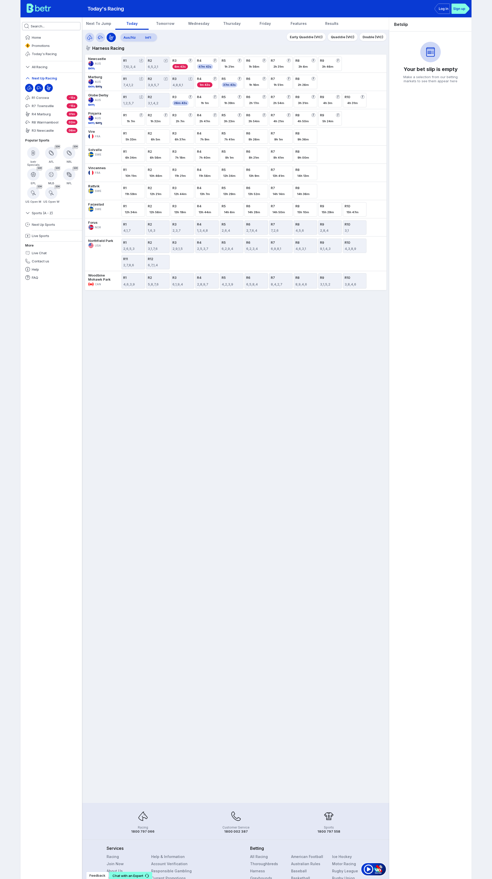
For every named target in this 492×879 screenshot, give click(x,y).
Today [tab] (132, 23)
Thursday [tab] (232, 23)
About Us (115, 871)
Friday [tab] (265, 23)
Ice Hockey (342, 856)
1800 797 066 (143, 831)
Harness (257, 871)
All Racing (259, 856)
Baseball (299, 871)
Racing (113, 856)
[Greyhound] (39, 88)
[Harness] (49, 88)
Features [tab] (299, 23)
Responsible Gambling (171, 871)
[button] (130, 875)
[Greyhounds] (100, 37)
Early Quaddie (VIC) (306, 37)
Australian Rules (305, 864)
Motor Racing (344, 864)
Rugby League (345, 871)
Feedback (97, 875)
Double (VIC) (373, 37)
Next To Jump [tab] (98, 23)
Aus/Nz (130, 37)
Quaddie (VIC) (342, 37)
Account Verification (169, 864)
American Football (307, 856)
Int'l (148, 37)
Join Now (115, 864)
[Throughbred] (29, 88)
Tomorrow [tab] (165, 23)
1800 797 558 (328, 831)
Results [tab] (332, 23)
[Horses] (89, 37)
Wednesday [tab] (198, 23)
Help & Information (168, 856)
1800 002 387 (236, 831)
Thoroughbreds (264, 864)
